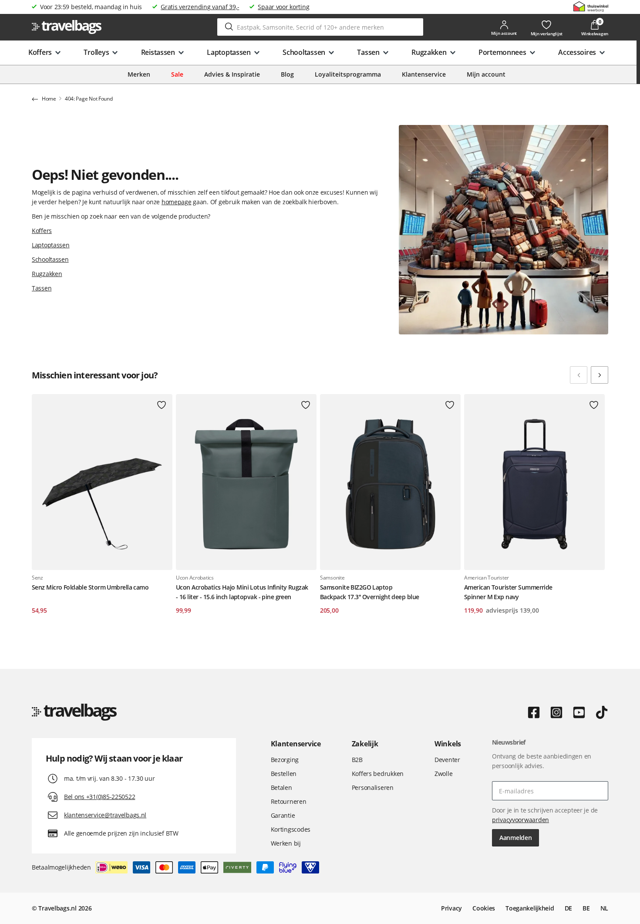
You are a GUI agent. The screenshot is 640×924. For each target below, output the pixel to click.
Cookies (483, 908)
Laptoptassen (51, 245)
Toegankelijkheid (529, 908)
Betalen (281, 787)
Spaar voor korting (283, 7)
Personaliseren (373, 787)
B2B (357, 759)
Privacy (451, 908)
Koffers (42, 230)
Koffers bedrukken (378, 773)
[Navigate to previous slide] (578, 375)
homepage (177, 202)
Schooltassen (50, 259)
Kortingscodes (290, 829)
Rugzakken (47, 274)
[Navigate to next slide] (599, 375)
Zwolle (443, 773)
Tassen (41, 288)
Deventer (447, 759)
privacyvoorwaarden (520, 820)
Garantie (283, 815)
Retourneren (289, 801)
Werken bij (286, 843)
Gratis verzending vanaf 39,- (200, 7)
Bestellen (283, 773)
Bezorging (285, 759)
